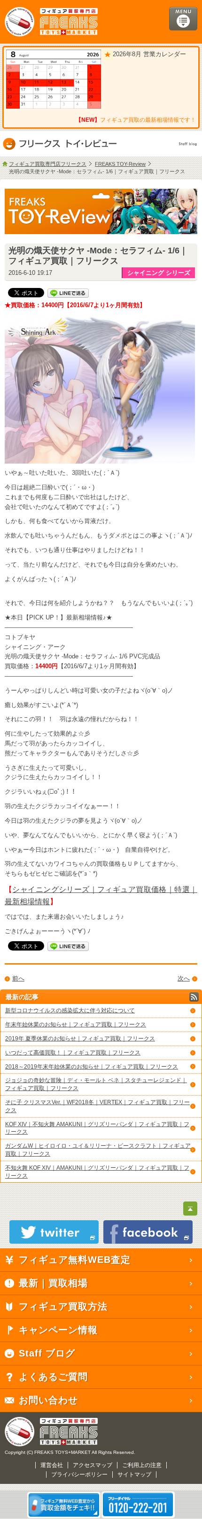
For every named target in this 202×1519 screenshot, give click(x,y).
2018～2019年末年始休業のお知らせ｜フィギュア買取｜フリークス (91, 1066)
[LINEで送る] (68, 292)
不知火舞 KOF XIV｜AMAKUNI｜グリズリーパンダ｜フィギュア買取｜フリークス (97, 1172)
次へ (184, 978)
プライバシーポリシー (79, 1474)
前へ (18, 978)
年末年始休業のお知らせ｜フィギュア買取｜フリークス (75, 1024)
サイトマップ (134, 1474)
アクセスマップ (92, 1465)
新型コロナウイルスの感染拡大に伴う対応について (70, 1010)
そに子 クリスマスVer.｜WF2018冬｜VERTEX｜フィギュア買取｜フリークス (97, 1106)
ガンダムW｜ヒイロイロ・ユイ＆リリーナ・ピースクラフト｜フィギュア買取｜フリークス (98, 1150)
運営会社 (51, 1465)
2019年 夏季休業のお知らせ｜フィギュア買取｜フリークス (80, 1038)
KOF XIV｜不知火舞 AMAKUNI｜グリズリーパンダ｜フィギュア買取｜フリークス (97, 1128)
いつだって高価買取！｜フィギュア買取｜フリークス (72, 1052)
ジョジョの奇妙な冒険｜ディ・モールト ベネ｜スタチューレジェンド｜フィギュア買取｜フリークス (96, 1084)
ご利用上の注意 (142, 1465)
